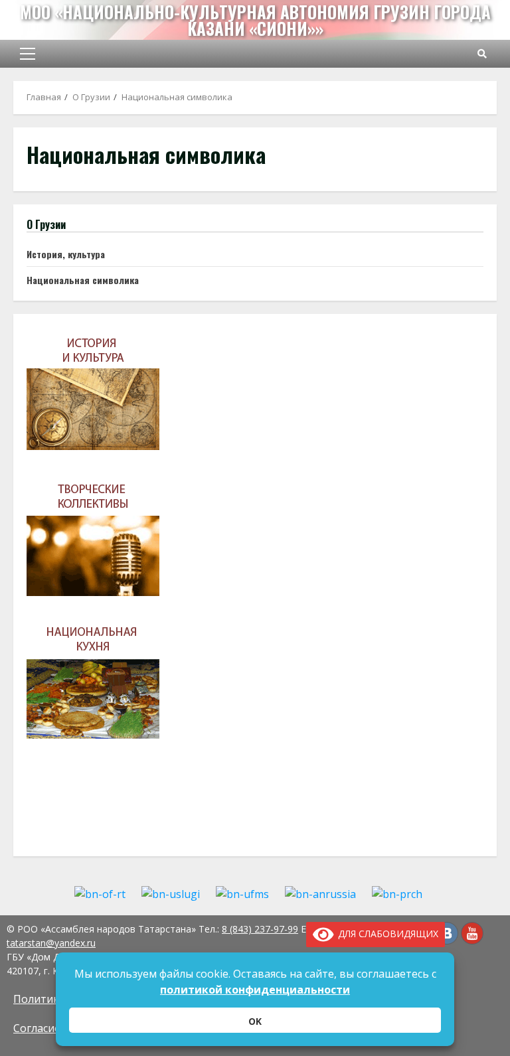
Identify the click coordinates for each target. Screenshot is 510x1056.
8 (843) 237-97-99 (260, 929)
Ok (255, 1021)
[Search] (482, 53)
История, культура (66, 254)
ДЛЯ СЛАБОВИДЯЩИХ (385, 933)
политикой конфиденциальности (255, 989)
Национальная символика (83, 280)
